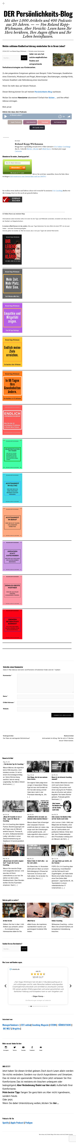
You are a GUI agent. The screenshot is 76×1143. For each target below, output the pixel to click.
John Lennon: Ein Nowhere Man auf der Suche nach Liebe (61, 818)
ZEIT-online (26, 1024)
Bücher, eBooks (32, 149)
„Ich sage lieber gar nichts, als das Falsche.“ (62, 862)
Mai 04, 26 (30, 859)
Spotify (5, 1122)
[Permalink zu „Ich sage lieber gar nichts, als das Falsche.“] (62, 855)
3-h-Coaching (57, 191)
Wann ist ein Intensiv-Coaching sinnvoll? (62, 778)
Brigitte (16, 1028)
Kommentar (7, 675)
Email (40, 1050)
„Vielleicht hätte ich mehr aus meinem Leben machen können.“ (37, 818)
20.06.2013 (5, 51)
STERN (53, 1024)
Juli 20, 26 (6, 814)
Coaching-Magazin (40, 1024)
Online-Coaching (57, 921)
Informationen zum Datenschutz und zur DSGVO (28, 176)
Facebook (32, 1050)
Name (5, 696)
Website (6, 709)
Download (45, 122)
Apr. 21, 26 (55, 859)
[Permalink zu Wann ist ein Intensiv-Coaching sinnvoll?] (62, 772)
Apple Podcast (17, 1122)
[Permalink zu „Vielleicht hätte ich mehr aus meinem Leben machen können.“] (38, 811)
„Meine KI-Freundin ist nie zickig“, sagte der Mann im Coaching (12, 819)
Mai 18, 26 (6, 859)
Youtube (23, 1050)
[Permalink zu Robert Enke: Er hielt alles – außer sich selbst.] (38, 855)
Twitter (15, 1050)
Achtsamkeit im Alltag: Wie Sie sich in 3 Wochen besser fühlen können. (58, 738)
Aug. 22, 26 (6, 762)
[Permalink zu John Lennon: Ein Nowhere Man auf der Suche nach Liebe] (62, 811)
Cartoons (18, 151)
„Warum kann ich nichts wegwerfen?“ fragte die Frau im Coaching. (13, 863)
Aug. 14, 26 (30, 775)
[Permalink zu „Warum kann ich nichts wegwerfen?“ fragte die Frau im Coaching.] (13, 855)
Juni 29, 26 (30, 814)
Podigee (28, 1122)
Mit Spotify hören (38, 127)
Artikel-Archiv (7, 921)
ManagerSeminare (10, 1024)
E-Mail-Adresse (9, 702)
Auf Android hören (59, 122)
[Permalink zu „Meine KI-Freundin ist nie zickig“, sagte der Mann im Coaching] (13, 811)
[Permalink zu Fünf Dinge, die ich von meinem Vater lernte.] (38, 772)
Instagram (6, 1050)
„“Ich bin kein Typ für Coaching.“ (13, 764)
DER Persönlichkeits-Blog (38, 13)
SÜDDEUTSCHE (64, 1024)
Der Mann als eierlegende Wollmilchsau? (16, 737)
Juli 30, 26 (55, 775)
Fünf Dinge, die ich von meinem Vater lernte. (37, 778)
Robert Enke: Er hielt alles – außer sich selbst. (37, 862)
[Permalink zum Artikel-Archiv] (13, 917)
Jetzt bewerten (31, 122)
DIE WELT (7, 1028)
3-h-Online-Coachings (62, 147)
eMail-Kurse (46, 149)
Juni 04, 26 (55, 814)
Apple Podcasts (16, 122)
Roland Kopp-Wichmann (19, 51)
